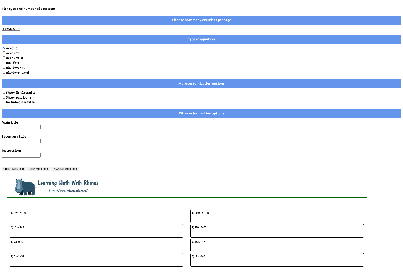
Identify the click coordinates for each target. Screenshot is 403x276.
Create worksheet (14, 168)
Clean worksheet (39, 168)
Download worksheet (65, 168)
